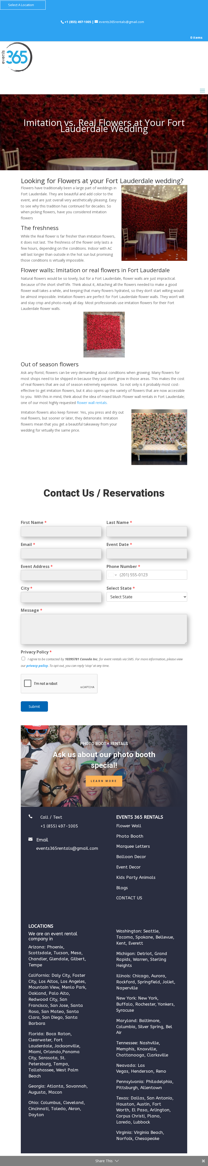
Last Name (119, 522)
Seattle (151, 931)
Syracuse (125, 1010)
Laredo (123, 1122)
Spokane (144, 937)
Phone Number (123, 566)
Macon (55, 1092)
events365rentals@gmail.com (67, 848)
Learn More (104, 781)
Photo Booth (129, 836)
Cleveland (73, 1102)
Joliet (168, 981)
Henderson (142, 1071)
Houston (125, 1104)
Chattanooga (130, 1054)
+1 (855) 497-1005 (78, 21)
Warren (140, 959)
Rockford (125, 981)
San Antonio (159, 1097)
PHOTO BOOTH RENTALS (104, 743)
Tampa (60, 1063)
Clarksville (157, 1054)
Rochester (145, 1004)
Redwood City (42, 999)
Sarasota (48, 1057)
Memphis (125, 1048)
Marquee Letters (133, 846)
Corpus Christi (130, 1115)
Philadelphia (159, 1081)
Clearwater (39, 1039)
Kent (121, 943)
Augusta (37, 1092)
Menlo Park (73, 987)
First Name (34, 522)
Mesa (76, 952)
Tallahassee (41, 1069)
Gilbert (78, 958)
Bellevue (164, 937)
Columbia (125, 1026)
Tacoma (124, 937)
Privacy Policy (36, 652)
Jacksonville (67, 1045)
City (26, 588)
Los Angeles (72, 981)
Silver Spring (150, 1026)
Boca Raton (58, 1033)
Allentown (151, 1087)
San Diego (52, 1017)
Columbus (51, 1102)
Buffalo (124, 1004)
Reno (161, 1071)
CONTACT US (129, 897)
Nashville (149, 1042)
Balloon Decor (131, 856)
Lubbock (141, 1122)
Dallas (137, 1097)
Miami (34, 1051)
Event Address (37, 566)
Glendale (58, 958)
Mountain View (43, 987)
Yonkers (166, 1004)
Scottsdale (39, 952)
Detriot (144, 953)
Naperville (127, 987)
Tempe (35, 964)
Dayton (36, 1114)
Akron (74, 1108)
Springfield (148, 981)
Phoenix (55, 946)
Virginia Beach (148, 1132)
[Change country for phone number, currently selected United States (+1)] (112, 575)
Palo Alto (59, 993)
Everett (135, 943)
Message (31, 610)
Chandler (37, 958)
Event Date (119, 544)
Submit (34, 706)
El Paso (139, 1109)
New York (147, 998)
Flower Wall (128, 825)
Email (28, 544)
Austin (143, 1104)
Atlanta (55, 1086)
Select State (121, 588)
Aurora (157, 975)
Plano (153, 1115)
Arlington (159, 1109)
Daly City (60, 975)
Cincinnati (38, 1108)
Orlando (52, 1051)
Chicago (140, 975)
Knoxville (146, 1048)
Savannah (76, 1086)
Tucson (61, 952)
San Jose (59, 1005)
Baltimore (149, 1020)
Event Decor (128, 867)
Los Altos (48, 981)
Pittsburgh (127, 1087)
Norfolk (124, 1138)
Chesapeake (147, 1138)
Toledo (58, 1108)
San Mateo (52, 1011)
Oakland (37, 993)
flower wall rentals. (92, 402)
